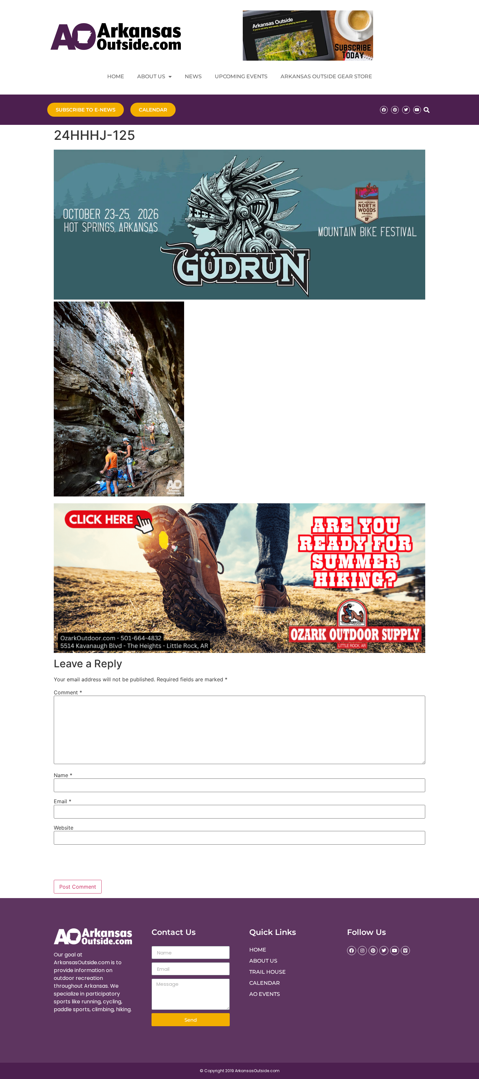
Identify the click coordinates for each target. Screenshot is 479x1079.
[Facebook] (384, 110)
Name (63, 775)
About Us (151, 76)
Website (63, 827)
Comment (68, 692)
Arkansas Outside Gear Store (326, 76)
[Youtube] (417, 110)
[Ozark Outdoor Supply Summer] (239, 651)
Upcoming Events (241, 76)
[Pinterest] (395, 110)
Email (62, 801)
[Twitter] (406, 110)
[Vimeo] (405, 950)
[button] (426, 109)
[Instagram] (362, 950)
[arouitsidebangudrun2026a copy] (239, 297)
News (193, 76)
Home (115, 76)
